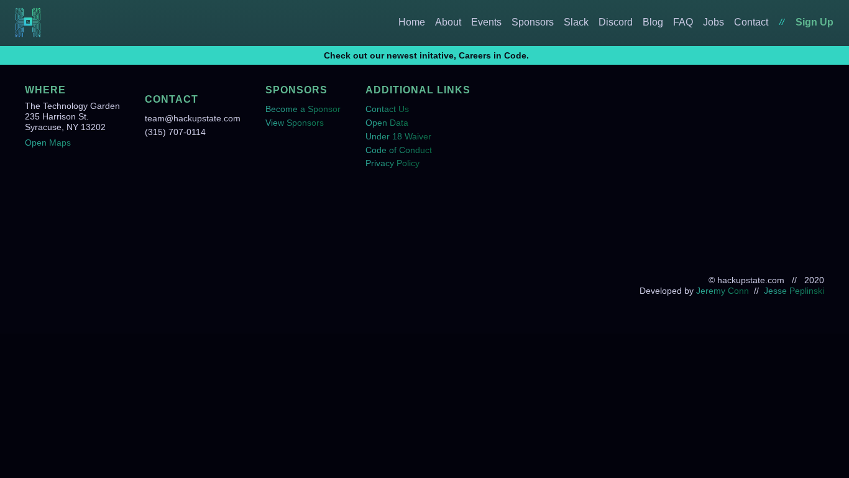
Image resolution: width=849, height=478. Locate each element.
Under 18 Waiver (398, 136)
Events (486, 22)
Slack (576, 22)
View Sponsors (294, 123)
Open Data (386, 123)
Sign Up (814, 22)
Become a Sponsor (303, 109)
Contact (751, 22)
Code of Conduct (398, 150)
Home (411, 22)
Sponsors (533, 22)
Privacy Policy (392, 163)
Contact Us (387, 109)
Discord (616, 22)
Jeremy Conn (722, 291)
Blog (653, 22)
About (448, 22)
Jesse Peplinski (794, 291)
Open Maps (48, 143)
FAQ (683, 22)
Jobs (713, 22)
